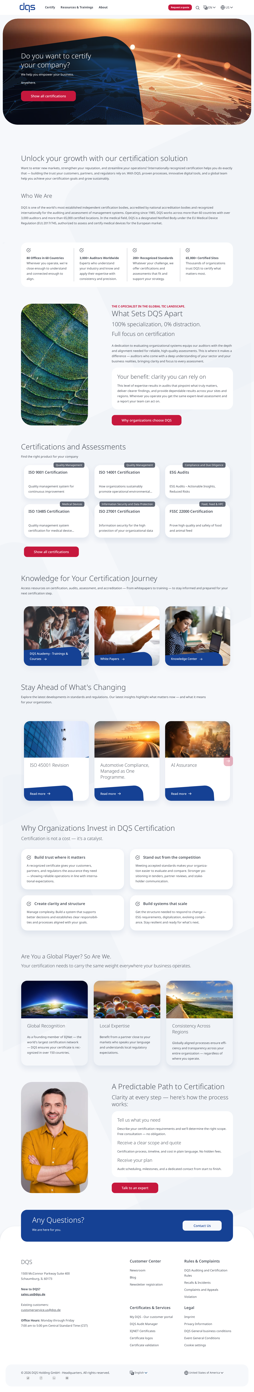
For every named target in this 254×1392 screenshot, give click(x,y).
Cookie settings (195, 1345)
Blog (133, 1277)
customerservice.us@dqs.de (41, 1310)
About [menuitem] (103, 7)
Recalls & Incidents (197, 1283)
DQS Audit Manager (144, 1324)
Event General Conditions (202, 1338)
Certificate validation (144, 1345)
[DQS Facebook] (41, 1378)
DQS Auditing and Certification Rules (205, 1273)
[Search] (198, 7)
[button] (210, 7)
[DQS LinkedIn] (54, 1378)
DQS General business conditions (207, 1331)
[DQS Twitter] (28, 1378)
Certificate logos (141, 1338)
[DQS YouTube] (67, 1378)
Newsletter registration (146, 1284)
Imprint (189, 1317)
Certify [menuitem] (50, 7)
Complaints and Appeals (201, 1290)
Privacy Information (198, 1324)
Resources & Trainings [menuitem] (77, 7)
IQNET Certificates (142, 1331)
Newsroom (137, 1270)
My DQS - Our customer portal (151, 1317)
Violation (190, 1297)
